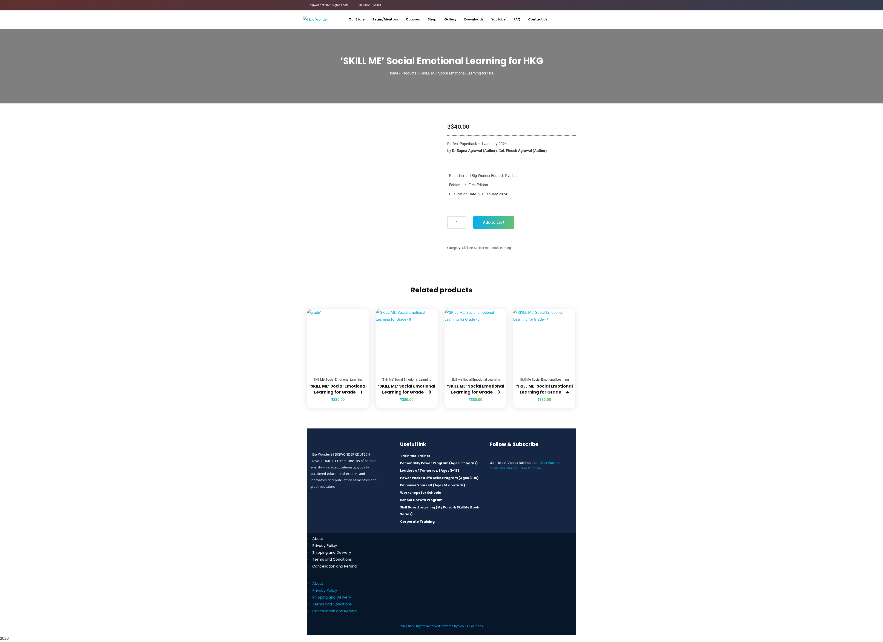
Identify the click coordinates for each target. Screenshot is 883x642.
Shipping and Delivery (331, 552)
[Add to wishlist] (359, 320)
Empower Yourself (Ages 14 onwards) (432, 485)
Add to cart (494, 222)
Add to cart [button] (359, 309)
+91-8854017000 (369, 5)
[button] (441, 576)
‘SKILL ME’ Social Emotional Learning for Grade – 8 (406, 389)
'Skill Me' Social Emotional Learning (486, 248)
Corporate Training (417, 521)
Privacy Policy (324, 545)
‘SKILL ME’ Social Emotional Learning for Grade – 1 (338, 389)
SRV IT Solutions (470, 626)
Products (409, 73)
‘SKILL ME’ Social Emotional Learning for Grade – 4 (544, 389)
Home (393, 73)
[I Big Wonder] (316, 19)
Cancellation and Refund (334, 566)
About (317, 538)
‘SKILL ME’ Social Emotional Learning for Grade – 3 (475, 389)
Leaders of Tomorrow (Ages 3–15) (429, 470)
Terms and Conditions (332, 559)
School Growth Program (421, 500)
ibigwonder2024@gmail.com (329, 5)
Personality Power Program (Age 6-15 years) (439, 463)
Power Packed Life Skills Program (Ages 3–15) (439, 478)
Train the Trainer (415, 456)
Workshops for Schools (420, 492)
